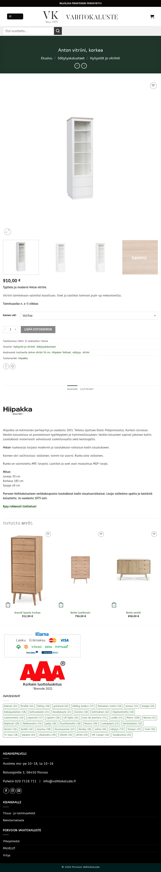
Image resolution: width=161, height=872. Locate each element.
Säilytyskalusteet (71, 58)
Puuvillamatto (70, 723)
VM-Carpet (100, 735)
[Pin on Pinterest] (13, 366)
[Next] (150, 158)
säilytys (76, 352)
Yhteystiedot (11, 841)
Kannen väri (9, 315)
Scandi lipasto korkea (27, 612)
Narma (149, 717)
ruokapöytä (110, 723)
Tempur (134, 729)
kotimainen (100, 712)
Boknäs (10, 706)
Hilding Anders (83, 706)
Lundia (116, 717)
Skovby (84, 729)
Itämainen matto (110, 706)
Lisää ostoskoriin (38, 329)
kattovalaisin (39, 712)
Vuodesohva (122, 735)
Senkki (27, 729)
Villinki (65, 735)
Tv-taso (11, 735)
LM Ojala (70, 717)
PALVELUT (9, 848)
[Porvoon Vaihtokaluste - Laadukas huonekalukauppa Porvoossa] (80, 16)
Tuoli (150, 729)
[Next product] (77, 66)
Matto (133, 717)
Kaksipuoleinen (15, 712)
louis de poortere (94, 717)
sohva (100, 729)
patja (50, 723)
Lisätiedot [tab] (87, 389)
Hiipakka (23, 358)
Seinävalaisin (132, 723)
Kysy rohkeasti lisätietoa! (20, 506)
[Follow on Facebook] (6, 791)
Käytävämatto (123, 712)
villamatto (47, 735)
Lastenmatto (14, 717)
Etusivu (46, 58)
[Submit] (58, 31)
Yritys (6, 855)
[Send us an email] (19, 791)
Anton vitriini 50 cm (39, 352)
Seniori (10, 729)
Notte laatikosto (80, 612)
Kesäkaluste (62, 712)
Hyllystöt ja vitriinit (105, 58)
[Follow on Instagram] (13, 791)
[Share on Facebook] (6, 366)
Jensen (131, 706)
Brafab (27, 706)
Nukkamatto (32, 723)
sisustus (44, 729)
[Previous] (11, 158)
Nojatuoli (11, 723)
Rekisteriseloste (13, 820)
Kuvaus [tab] (72, 389)
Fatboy (43, 706)
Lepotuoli (35, 717)
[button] (15, 16)
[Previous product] (84, 66)
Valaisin (28, 735)
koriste (81, 712)
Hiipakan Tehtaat (61, 352)
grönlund (61, 706)
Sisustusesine (64, 729)
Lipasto (53, 717)
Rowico (90, 723)
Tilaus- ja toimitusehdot (19, 813)
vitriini (85, 352)
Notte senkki (133, 612)
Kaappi (148, 706)
